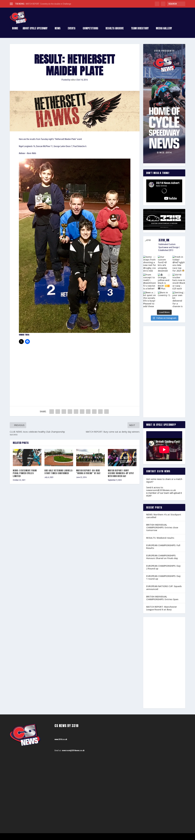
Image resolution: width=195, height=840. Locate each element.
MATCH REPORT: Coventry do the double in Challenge (48, 4)
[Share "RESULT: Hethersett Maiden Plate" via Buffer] (88, 412)
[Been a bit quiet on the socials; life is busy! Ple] (149, 299)
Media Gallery (164, 28)
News (57, 28)
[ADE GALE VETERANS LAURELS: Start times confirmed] (58, 457)
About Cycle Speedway (35, 28)
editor (73, 80)
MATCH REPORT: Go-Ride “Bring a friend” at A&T (88, 472)
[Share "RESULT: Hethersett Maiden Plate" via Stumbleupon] (94, 412)
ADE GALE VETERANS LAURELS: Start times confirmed (58, 472)
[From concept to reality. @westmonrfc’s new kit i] (149, 281)
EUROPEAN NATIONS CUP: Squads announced (164, 587)
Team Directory (140, 28)
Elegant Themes (25, 836)
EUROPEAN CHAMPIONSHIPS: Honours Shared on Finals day (162, 557)
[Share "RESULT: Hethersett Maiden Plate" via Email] (100, 412)
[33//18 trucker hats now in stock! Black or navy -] (178, 281)
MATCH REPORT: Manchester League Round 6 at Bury (161, 608)
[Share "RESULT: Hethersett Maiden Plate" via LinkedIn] (82, 412)
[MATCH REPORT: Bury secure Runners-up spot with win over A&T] (122, 457)
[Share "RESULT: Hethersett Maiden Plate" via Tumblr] (70, 412)
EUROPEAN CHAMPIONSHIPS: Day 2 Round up (163, 567)
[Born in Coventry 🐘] (164, 299)
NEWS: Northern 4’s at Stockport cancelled (163, 516)
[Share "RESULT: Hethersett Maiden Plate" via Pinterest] (76, 412)
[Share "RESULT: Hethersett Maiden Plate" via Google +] (64, 412)
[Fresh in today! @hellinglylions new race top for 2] (178, 264)
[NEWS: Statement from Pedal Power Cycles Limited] (27, 457)
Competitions (90, 28)
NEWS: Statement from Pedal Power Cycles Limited (25, 473)
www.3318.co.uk (61, 739)
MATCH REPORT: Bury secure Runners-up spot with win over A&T (121, 473)
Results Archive (115, 28)
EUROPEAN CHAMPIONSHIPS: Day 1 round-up (163, 577)
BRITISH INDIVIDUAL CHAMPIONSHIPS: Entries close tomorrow (162, 527)
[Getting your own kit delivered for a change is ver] (178, 299)
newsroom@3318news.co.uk (161, 490)
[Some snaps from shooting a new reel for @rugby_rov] (149, 264)
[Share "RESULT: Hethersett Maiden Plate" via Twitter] (58, 412)
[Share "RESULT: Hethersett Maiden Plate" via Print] (106, 412)
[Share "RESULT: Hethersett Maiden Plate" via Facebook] (52, 412)
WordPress (45, 836)
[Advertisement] (74, 369)
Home (15, 28)
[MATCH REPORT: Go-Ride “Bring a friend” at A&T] (90, 457)
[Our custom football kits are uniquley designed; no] (164, 264)
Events (71, 28)
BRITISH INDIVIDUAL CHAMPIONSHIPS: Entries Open (162, 598)
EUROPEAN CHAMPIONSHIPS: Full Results (163, 546)
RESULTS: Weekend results (160, 537)
